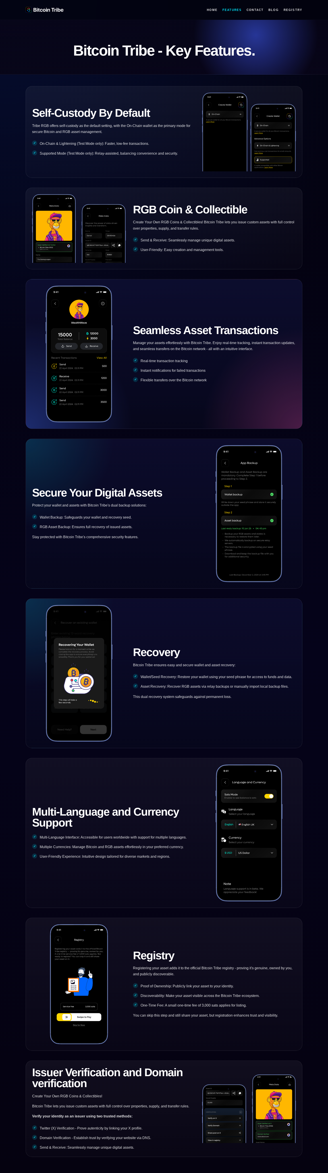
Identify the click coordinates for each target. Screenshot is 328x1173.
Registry (293, 10)
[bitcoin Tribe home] (45, 10)
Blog (273, 10)
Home (212, 10)
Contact (255, 10)
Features (232, 10)
